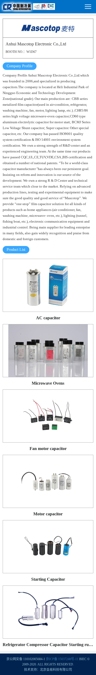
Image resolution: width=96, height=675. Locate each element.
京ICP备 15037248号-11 (62, 659)
